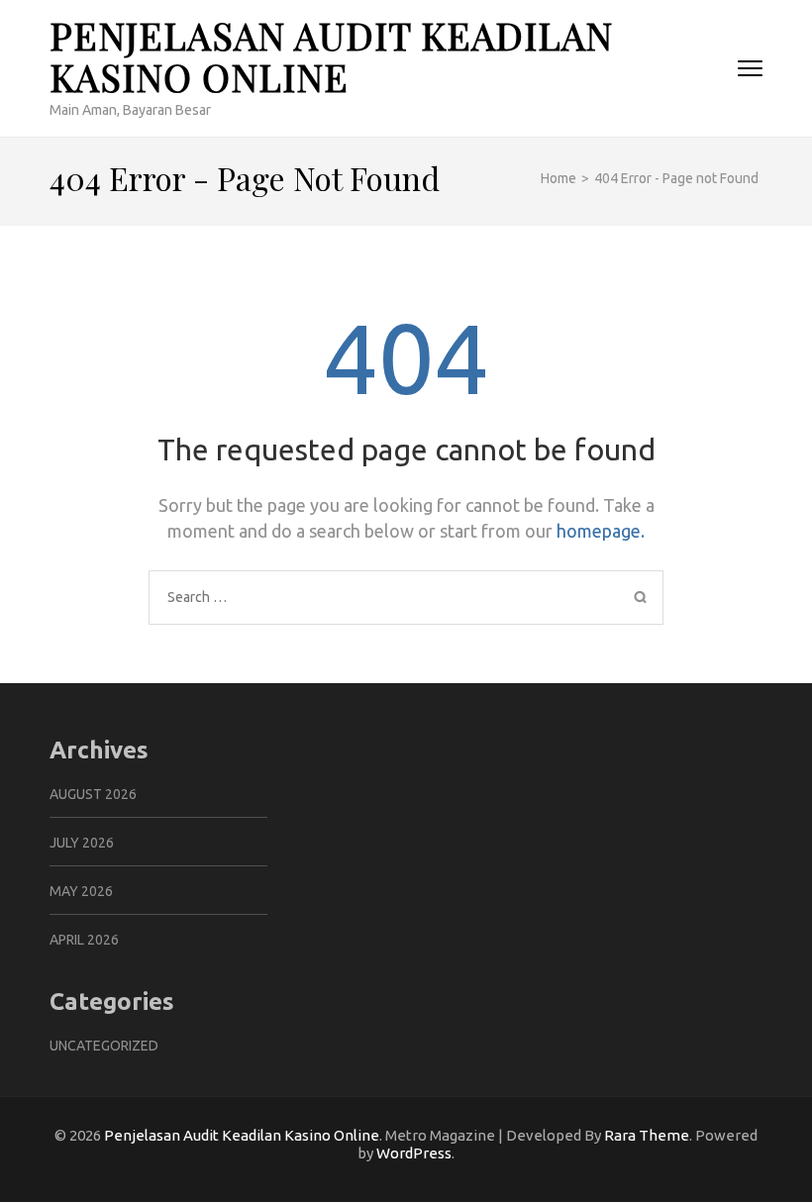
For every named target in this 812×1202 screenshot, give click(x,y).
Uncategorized (104, 1045)
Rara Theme (646, 1135)
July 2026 (82, 843)
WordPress (414, 1153)
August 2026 (93, 794)
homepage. (601, 531)
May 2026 (81, 891)
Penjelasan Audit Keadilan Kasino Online (331, 56)
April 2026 (84, 940)
